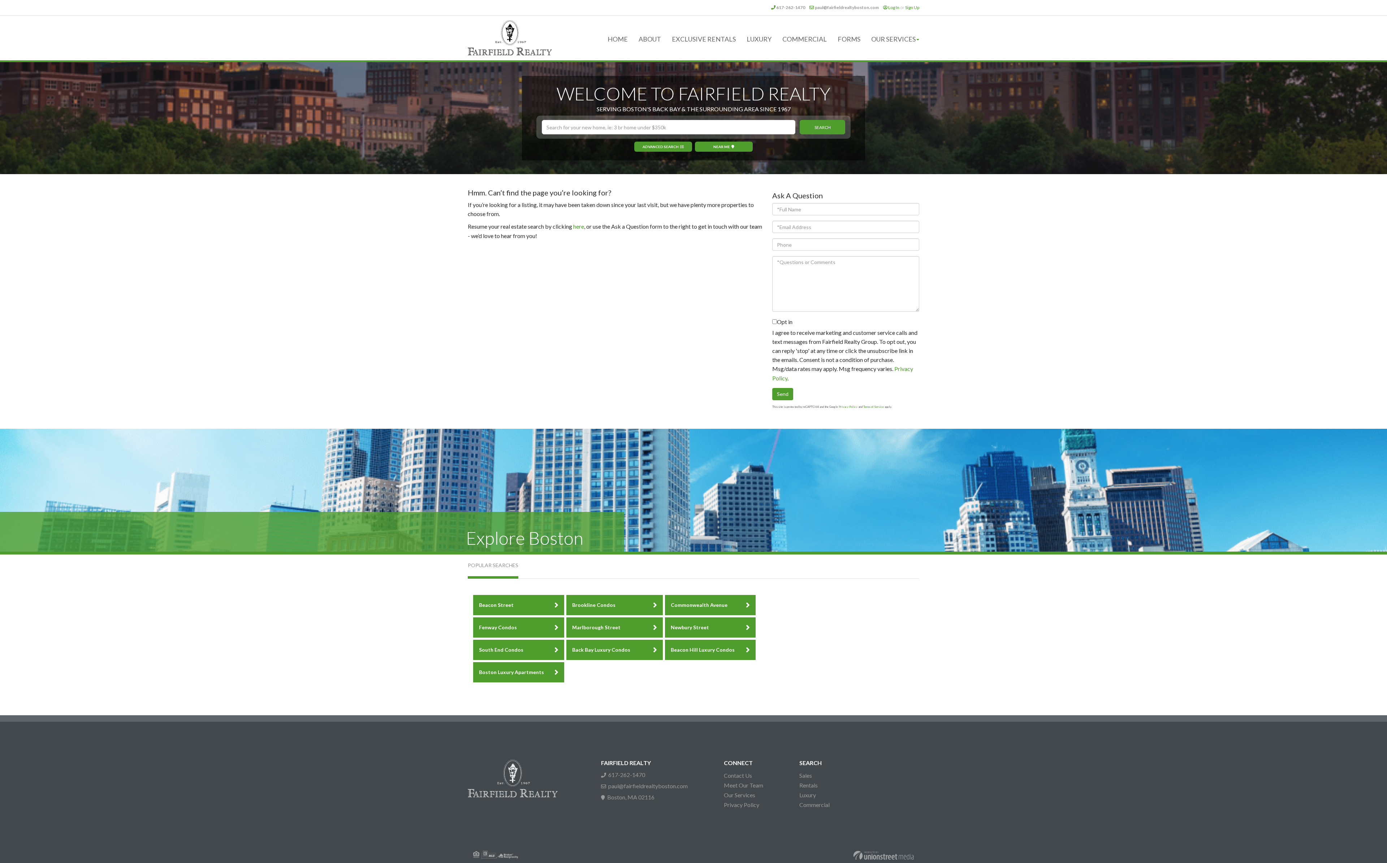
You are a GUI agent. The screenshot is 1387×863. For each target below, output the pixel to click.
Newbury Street (690, 627)
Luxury (807, 794)
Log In (893, 7)
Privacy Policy (848, 407)
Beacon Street (496, 605)
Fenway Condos (498, 627)
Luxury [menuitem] (759, 39)
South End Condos (501, 650)
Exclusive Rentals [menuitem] (704, 39)
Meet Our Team (743, 785)
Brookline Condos (593, 605)
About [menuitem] (650, 39)
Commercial (814, 804)
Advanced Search (661, 146)
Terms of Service (873, 407)
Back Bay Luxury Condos (601, 650)
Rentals (808, 785)
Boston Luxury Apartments (511, 672)
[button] (822, 127)
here (578, 226)
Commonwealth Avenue (699, 605)
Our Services (739, 794)
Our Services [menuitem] (893, 39)
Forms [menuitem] (849, 39)
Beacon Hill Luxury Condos (703, 650)
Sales (805, 775)
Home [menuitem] (618, 39)
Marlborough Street (596, 627)
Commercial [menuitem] (804, 39)
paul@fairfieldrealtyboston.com (847, 7)
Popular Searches (493, 565)
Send (782, 394)
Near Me (721, 146)
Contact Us (738, 775)
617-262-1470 (790, 7)
